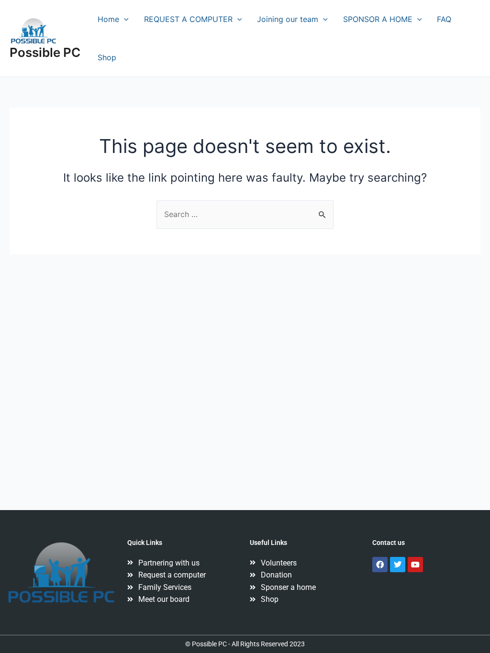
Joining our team (287, 19)
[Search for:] (245, 214)
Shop (107, 57)
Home (108, 19)
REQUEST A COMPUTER (188, 19)
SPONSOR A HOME (377, 19)
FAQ (444, 19)
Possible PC (45, 52)
